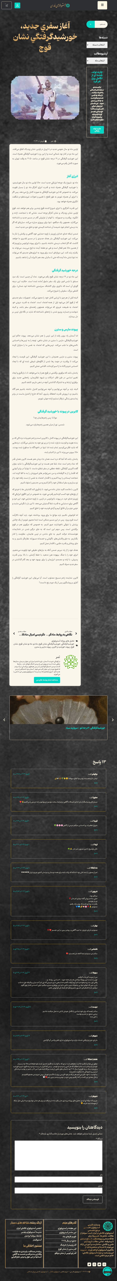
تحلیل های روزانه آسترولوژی (63, 641)
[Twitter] (89, 1264)
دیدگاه (99, 1139)
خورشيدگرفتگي (67, 644)
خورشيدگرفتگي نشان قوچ (49, 644)
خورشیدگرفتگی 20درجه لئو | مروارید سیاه (85, 728)
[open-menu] (102, 5)
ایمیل (100, 1186)
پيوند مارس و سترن (42, 647)
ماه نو (35, 644)
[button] (4, 720)
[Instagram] (104, 1264)
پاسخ (95, 782)
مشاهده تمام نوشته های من (47, 680)
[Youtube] (99, 1264)
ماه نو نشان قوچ (25, 644)
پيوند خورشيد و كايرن (61, 647)
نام (101, 1175)
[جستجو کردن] (90, 24)
